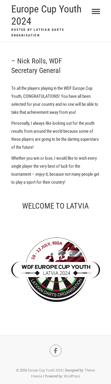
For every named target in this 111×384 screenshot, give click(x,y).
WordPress (72, 376)
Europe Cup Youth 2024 (46, 15)
